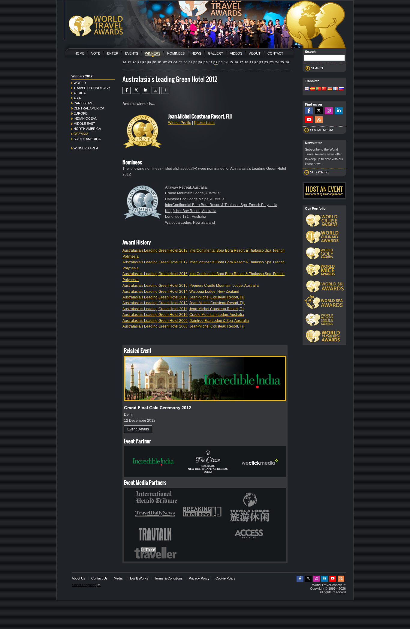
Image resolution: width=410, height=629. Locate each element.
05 (180, 62)
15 (231, 62)
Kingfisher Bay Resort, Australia (190, 211)
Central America (89, 108)
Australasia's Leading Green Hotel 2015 (155, 285)
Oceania (81, 134)
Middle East (84, 123)
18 (246, 62)
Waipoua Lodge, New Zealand (190, 222)
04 (175, 62)
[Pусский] (341, 89)
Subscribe (319, 172)
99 (150, 62)
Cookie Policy (225, 578)
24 (277, 62)
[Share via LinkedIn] (145, 90)
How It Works (138, 578)
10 (206, 62)
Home (79, 53)
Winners (152, 53)
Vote (95, 53)
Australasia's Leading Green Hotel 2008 (155, 326)
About (255, 53)
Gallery (215, 53)
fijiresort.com (204, 123)
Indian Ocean (85, 118)
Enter (112, 53)
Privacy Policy (199, 578)
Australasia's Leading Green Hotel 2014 (155, 291)
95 (129, 62)
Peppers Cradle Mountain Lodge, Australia (224, 285)
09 (201, 62)
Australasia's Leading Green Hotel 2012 (155, 303)
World (80, 83)
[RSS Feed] (319, 119)
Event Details (138, 429)
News (196, 53)
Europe (80, 113)
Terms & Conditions (168, 578)
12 (216, 62)
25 (282, 62)
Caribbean (83, 103)
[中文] (324, 89)
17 (241, 62)
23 (272, 62)
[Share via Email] (155, 90)
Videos (236, 53)
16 (236, 62)
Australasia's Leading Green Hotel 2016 (155, 274)
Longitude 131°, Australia (185, 216)
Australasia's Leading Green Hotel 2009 (155, 321)
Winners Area (86, 148)
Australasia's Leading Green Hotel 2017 (155, 262)
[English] (307, 89)
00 (155, 62)
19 (251, 62)
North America (87, 128)
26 (287, 62)
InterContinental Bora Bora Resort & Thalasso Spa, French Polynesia (221, 205)
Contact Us (99, 578)
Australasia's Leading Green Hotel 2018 (155, 250)
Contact (275, 53)
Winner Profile (179, 123)
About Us (78, 578)
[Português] (318, 89)
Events (131, 53)
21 (262, 62)
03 (170, 62)
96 (134, 62)
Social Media (321, 130)
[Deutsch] (329, 89)
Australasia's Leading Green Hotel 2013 (155, 297)
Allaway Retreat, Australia (186, 187)
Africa (80, 93)
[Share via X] (136, 90)
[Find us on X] (319, 110)
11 (211, 62)
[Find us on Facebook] (309, 110)
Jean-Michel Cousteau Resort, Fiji (217, 297)
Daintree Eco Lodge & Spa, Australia (195, 199)
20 (256, 62)
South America (87, 139)
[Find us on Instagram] (329, 110)
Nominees (176, 53)
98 (144, 62)
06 (185, 62)
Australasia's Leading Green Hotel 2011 (154, 309)
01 (160, 62)
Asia (77, 98)
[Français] (335, 89)
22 (267, 62)
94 (124, 62)
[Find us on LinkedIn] (339, 110)
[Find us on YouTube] (309, 119)
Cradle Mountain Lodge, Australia (192, 193)
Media (118, 578)
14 (226, 62)
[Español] (312, 89)
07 (190, 62)
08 (195, 62)
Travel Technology (92, 88)
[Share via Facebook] (126, 90)
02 (165, 62)
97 (139, 62)
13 (221, 62)
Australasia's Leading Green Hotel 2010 (155, 315)
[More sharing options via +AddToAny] (165, 90)
